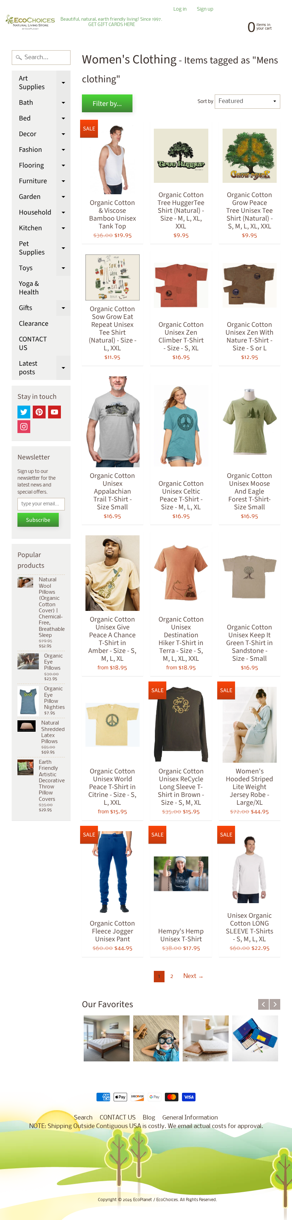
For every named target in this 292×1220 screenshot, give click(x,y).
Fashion (45, 151)
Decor (45, 135)
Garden (45, 198)
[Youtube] (54, 412)
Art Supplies (45, 83)
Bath (45, 104)
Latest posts (45, 368)
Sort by (205, 101)
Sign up (205, 9)
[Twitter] (23, 412)
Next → (193, 976)
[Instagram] (23, 426)
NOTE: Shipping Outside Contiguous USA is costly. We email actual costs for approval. (146, 1126)
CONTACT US (33, 343)
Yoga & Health (29, 288)
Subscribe (38, 520)
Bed (45, 119)
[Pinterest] (39, 412)
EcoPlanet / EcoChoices (155, 1200)
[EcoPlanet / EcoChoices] (30, 22)
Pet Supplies (45, 248)
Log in (180, 9)
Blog (149, 1118)
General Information (190, 1118)
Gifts (45, 309)
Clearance (33, 324)
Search (83, 1118)
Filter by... (107, 104)
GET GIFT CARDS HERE (111, 25)
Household (45, 213)
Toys (45, 269)
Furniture (45, 182)
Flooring (45, 166)
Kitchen (45, 229)
